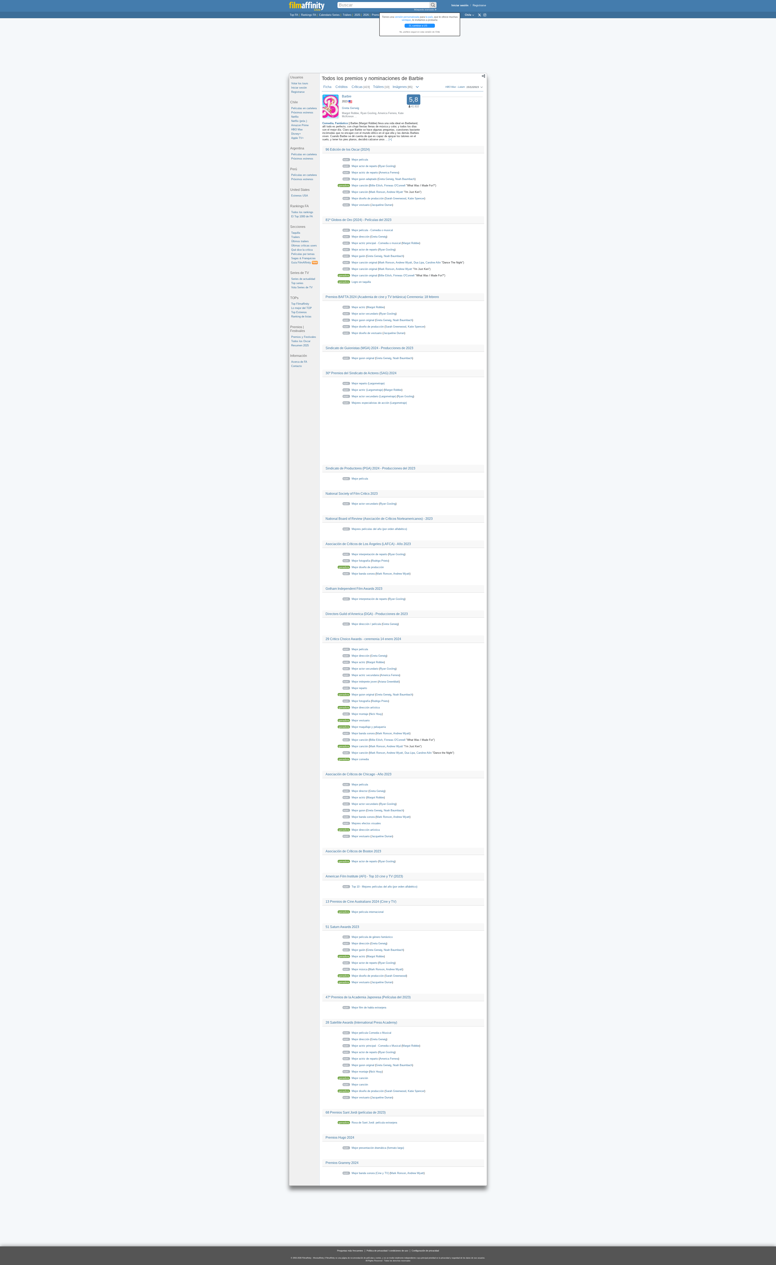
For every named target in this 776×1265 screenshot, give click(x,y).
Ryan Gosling (368, 113)
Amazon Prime (300, 125)
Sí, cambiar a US (418, 25)
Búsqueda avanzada (424, 9)
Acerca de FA (299, 361)
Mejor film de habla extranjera (369, 1007)
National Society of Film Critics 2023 (352, 493)
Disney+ (296, 133)
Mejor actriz (358, 307)
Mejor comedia (360, 759)
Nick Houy (376, 713)
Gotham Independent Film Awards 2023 (354, 588)
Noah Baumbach (405, 179)
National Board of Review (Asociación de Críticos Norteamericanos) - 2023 (379, 518)
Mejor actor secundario (365, 313)
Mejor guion (358, 810)
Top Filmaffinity (300, 303)
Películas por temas (303, 254)
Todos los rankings (302, 212)
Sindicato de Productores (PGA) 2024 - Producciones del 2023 (370, 468)
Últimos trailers (300, 241)
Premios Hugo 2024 (340, 1137)
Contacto (296, 366)
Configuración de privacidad (425, 1250)
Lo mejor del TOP (301, 308)
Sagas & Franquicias (303, 258)
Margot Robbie (350, 113)
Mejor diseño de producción (368, 198)
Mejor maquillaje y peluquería (369, 726)
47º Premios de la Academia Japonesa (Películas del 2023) (368, 997)
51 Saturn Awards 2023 (342, 927)
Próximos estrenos (302, 112)
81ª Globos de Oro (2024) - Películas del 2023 (358, 220)
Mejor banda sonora (363, 573)
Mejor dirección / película (366, 624)
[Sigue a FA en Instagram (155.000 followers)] (485, 15)
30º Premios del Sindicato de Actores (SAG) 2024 (361, 373)
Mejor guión (358, 256)
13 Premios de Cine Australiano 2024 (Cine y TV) (361, 901)
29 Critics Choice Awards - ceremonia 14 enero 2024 (363, 639)
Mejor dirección (360, 236)
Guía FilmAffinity (304, 262)
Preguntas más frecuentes (350, 1250)
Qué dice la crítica (302, 249)
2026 (366, 14)
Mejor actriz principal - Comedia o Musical (376, 1045)
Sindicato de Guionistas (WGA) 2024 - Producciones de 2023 (369, 348)
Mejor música (359, 969)
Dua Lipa (419, 262)
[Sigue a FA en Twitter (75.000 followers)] (479, 15)
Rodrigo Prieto (380, 560)
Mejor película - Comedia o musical (372, 230)
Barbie (346, 96)
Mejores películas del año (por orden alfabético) (379, 529)
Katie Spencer (416, 198)
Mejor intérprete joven (364, 681)
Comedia (327, 123)
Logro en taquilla (361, 281)
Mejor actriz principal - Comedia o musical (376, 243)
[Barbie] (330, 106)
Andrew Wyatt (395, 191)
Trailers (295, 237)
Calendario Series (329, 14)
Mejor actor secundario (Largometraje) (374, 396)
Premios (377, 14)
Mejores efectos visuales (366, 823)
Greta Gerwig (350, 108)
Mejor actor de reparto (364, 166)
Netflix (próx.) (299, 121)
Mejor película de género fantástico (372, 936)
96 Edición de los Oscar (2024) (348, 149)
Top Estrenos (299, 312)
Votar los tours (299, 83)
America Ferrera (387, 113)
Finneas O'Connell (394, 185)
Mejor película (360, 159)
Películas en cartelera (304, 108)
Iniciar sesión (299, 87)
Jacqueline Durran (381, 204)
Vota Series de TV (302, 287)
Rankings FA (308, 14)
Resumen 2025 (300, 345)
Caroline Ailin (433, 262)
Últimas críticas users (304, 245)
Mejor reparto (359, 688)
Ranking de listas (301, 316)
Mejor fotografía (361, 560)
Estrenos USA (299, 195)
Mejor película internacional (368, 911)
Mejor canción (360, 185)
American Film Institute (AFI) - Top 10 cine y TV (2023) (364, 876)
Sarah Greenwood (395, 198)
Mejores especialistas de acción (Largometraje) (379, 402)
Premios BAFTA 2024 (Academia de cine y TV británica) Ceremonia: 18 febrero (382, 297)
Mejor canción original (364, 262)
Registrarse (479, 5)
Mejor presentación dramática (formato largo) (378, 1147)
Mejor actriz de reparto (365, 172)
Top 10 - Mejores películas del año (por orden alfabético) (384, 886)
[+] (390, 139)
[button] (483, 76)
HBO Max (297, 129)
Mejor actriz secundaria (365, 675)
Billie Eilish (376, 185)
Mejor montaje (360, 713)
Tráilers (347, 14)
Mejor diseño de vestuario (367, 333)
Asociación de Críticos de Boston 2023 (353, 851)
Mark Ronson (377, 191)
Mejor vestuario (361, 204)
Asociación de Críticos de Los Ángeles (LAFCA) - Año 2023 (368, 544)
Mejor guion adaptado (364, 179)
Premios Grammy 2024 (342, 1163)
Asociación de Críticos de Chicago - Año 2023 (358, 774)
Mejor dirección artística (366, 707)
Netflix (295, 116)
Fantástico (341, 123)
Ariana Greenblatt (389, 681)
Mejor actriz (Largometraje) (367, 389)
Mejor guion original (363, 320)
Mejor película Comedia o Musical (371, 1032)
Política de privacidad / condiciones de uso (387, 1250)
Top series (297, 283)
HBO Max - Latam (455, 87)
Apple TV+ (297, 137)
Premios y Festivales (303, 336)
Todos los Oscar (300, 341)
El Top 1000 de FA (302, 216)
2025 (357, 14)
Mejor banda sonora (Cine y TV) (370, 1173)
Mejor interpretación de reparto (369, 554)
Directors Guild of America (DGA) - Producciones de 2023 (367, 614)
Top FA (294, 14)
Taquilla (295, 232)
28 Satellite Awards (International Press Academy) (361, 1022)
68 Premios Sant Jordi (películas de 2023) (356, 1112)
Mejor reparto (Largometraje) (368, 383)
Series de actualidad (303, 278)
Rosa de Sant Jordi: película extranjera (374, 1122)
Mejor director (360, 791)
